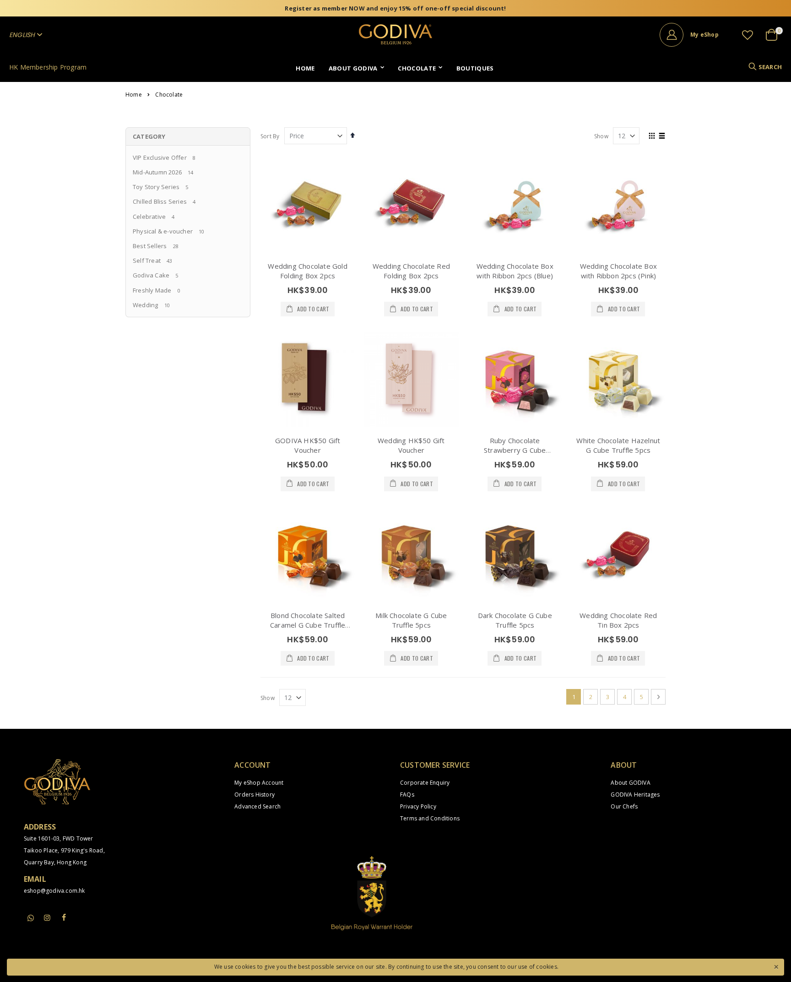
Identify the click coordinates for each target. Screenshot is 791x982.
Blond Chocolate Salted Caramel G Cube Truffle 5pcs (307, 625)
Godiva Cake (151, 275)
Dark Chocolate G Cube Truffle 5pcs (515, 620)
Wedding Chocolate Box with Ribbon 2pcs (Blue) (515, 270)
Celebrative (149, 216)
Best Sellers (150, 246)
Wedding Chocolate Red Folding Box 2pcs (411, 270)
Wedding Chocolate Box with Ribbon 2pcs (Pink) (618, 270)
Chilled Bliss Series (160, 201)
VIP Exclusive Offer (160, 157)
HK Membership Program (48, 67)
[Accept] (776, 966)
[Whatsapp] (31, 918)
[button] (747, 35)
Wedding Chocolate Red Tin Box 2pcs (618, 620)
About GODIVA (630, 783)
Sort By (269, 136)
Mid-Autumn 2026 (157, 172)
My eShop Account (258, 783)
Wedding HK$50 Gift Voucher (411, 445)
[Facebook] (63, 917)
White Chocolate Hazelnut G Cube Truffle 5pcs (618, 445)
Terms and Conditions (430, 818)
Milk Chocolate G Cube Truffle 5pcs (411, 620)
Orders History (254, 794)
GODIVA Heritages (635, 794)
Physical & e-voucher (163, 231)
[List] (662, 136)
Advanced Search (257, 806)
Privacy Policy (418, 806)
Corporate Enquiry (425, 783)
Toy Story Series (156, 187)
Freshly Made (152, 290)
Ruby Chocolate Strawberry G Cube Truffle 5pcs (515, 450)
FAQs (407, 794)
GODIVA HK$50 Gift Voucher (307, 445)
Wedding (145, 305)
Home (133, 94)
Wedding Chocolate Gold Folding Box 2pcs (307, 270)
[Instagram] (47, 917)
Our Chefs (624, 806)
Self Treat (147, 260)
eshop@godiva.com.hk (54, 891)
